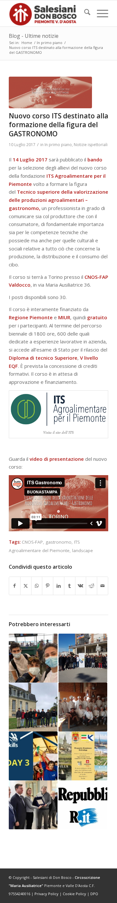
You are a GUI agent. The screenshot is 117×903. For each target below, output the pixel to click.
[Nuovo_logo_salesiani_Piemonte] (48, 13)
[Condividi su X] (25, 586)
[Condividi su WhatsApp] (37, 586)
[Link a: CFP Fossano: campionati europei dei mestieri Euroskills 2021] (33, 755)
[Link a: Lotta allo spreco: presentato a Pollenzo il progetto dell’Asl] (82, 707)
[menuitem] (84, 13)
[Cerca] (84, 13)
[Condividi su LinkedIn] (58, 586)
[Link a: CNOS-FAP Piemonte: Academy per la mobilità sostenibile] (33, 804)
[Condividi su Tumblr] (69, 586)
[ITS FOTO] (50, 92)
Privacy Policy (46, 893)
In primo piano (58, 144)
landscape (82, 550)
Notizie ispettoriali (91, 144)
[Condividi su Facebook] (14, 586)
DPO (94, 893)
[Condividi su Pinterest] (47, 586)
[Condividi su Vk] (80, 586)
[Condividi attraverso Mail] (102, 586)
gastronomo (59, 542)
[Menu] (99, 13)
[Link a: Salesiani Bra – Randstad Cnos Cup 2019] (82, 658)
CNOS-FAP (32, 542)
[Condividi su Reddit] (91, 586)
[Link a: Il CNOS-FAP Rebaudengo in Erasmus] (33, 658)
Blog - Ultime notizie (33, 35)
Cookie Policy (74, 893)
